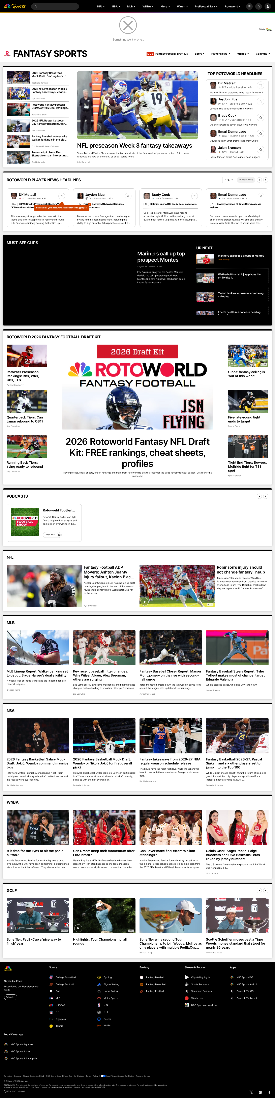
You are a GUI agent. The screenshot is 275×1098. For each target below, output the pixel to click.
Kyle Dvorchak (83, 162)
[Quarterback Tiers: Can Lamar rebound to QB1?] (27, 401)
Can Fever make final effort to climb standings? (167, 853)
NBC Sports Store (53, 1076)
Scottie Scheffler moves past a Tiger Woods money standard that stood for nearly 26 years (235, 943)
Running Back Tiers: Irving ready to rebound (25, 464)
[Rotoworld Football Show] (25, 522)
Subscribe (10, 997)
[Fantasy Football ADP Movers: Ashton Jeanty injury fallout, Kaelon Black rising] (44, 586)
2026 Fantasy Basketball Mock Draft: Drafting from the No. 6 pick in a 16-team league (50, 74)
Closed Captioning (31, 1076)
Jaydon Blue (228, 99)
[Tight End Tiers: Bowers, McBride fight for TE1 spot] (248, 446)
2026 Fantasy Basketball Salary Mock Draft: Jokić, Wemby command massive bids (37, 763)
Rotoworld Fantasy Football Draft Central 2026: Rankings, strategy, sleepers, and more (50, 106)
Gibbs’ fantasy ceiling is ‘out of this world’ (246, 374)
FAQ (42, 1076)
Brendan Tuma (13, 690)
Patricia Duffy (146, 952)
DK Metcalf (227, 83)
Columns (261, 53)
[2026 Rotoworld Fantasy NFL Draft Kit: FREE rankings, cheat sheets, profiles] (137, 387)
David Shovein (38, 162)
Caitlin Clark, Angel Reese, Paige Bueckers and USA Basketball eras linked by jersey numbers (233, 855)
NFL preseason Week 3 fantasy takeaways (134, 145)
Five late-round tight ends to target (244, 419)
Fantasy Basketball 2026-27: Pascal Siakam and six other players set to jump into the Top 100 (234, 763)
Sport (198, 53)
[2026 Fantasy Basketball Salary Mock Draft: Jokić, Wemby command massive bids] (38, 735)
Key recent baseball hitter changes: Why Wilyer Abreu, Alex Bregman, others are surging (100, 675)
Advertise (8, 1076)
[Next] (265, 180)
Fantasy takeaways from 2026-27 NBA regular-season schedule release (170, 761)
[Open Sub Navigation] (104, 6)
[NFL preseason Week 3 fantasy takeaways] (137, 105)
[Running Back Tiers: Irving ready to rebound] (27, 446)
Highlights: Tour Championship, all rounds (100, 941)
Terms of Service (143, 1076)
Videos (241, 53)
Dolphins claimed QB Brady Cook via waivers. (173, 204)
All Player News (246, 180)
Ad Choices (79, 1076)
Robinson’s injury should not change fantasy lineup (241, 570)
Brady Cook (227, 115)
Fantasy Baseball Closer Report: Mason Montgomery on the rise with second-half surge (170, 675)
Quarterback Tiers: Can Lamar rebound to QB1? (25, 419)
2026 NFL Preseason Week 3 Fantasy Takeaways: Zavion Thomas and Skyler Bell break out (49, 90)
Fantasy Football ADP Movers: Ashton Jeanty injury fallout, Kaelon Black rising (108, 572)
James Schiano (52, 146)
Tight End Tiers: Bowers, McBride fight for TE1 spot (247, 466)
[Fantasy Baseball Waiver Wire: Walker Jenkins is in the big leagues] (18, 141)
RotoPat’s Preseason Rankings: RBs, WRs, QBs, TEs (23, 376)
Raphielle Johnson (40, 83)
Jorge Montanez (147, 694)
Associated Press (214, 952)
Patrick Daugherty (15, 385)
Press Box (67, 1076)
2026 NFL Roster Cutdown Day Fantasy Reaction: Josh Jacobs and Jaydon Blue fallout (48, 122)
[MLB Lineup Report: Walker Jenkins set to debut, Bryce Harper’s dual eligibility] (38, 647)
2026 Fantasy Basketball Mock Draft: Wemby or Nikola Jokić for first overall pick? (102, 763)
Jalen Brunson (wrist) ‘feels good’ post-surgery (235, 157)
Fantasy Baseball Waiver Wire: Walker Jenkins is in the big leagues (50, 138)
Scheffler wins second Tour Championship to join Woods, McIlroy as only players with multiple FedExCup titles (171, 943)
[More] (249, 6)
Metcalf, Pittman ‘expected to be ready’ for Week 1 (236, 92)
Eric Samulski (37, 146)
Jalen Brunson (229, 148)
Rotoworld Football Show (57, 510)
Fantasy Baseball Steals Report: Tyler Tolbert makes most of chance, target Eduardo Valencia (235, 675)
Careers (17, 1076)
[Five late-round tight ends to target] (248, 401)
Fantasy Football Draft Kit (167, 53)
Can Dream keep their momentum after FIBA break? (103, 853)
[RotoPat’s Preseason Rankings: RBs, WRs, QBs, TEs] (27, 356)
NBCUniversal (21, 1081)
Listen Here (50, 535)
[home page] (15, 6)
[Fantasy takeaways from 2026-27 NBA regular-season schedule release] (171, 735)
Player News (219, 53)
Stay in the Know (13, 981)
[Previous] (259, 180)
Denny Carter (234, 426)
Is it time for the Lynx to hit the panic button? (35, 853)
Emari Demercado (232, 132)
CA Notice (129, 1076)
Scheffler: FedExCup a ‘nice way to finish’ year (34, 941)
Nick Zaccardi (212, 873)
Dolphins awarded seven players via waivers (233, 124)
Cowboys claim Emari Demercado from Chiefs (234, 140)
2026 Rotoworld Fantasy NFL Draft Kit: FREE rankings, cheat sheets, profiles (137, 452)
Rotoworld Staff (39, 114)
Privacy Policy (92, 1076)
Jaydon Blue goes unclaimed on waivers (231, 108)
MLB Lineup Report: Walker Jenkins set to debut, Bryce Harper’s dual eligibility (37, 673)
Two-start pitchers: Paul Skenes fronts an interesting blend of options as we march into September (50, 154)
